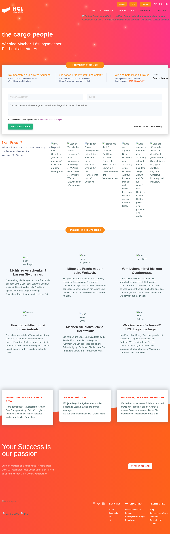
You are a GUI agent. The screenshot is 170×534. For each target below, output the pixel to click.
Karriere (122, 4)
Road (122, 10)
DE (155, 4)
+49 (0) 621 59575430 (136, 81)
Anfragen (161, 10)
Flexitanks (145, 4)
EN (160, 4)
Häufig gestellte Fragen (135, 516)
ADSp (152, 509)
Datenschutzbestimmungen (50, 119)
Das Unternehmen (133, 509)
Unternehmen (145, 10)
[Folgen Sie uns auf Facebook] (103, 504)
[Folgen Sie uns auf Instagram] (94, 504)
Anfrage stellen (140, 466)
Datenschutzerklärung (159, 513)
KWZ (133, 4)
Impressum (154, 516)
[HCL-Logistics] (12, 11)
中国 (166, 4)
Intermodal (107, 10)
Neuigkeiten (130, 520)
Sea (93, 10)
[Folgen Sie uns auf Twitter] (98, 504)
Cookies (153, 523)
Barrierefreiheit (156, 520)
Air (132, 10)
